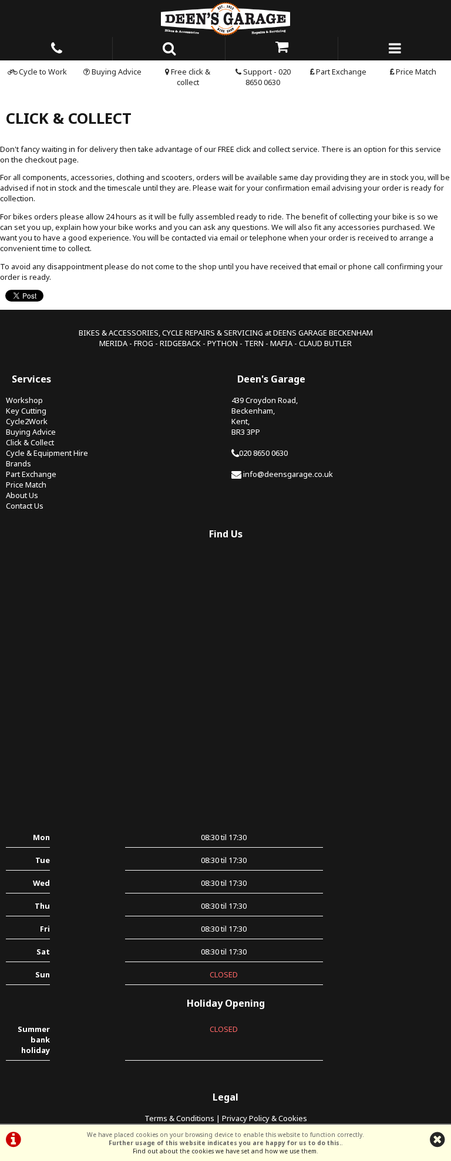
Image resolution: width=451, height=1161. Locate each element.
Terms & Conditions (179, 1118)
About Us (22, 495)
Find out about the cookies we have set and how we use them (225, 1151)
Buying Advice (116, 71)
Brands (18, 463)
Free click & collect (189, 76)
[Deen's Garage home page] (225, 18)
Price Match (415, 71)
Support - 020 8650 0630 (266, 76)
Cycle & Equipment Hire (47, 453)
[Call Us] (56, 46)
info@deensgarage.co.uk (288, 474)
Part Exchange (340, 71)
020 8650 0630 (263, 453)
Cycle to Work (42, 71)
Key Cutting (26, 410)
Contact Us (24, 505)
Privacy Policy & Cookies (264, 1118)
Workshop (24, 400)
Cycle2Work (27, 421)
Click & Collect (30, 442)
